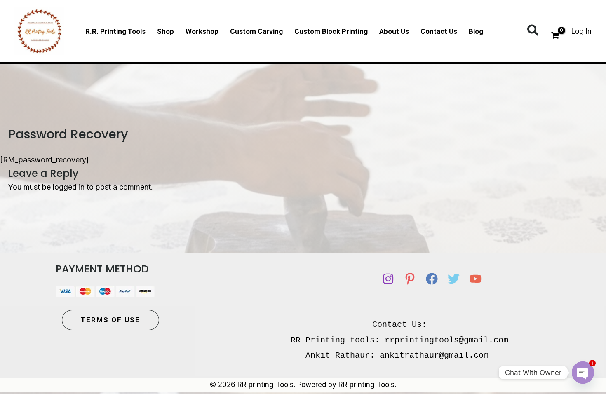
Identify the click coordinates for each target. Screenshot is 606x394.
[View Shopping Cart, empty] (555, 36)
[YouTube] (476, 279)
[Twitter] (454, 279)
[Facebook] (432, 279)
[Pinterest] (410, 279)
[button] (533, 31)
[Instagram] (388, 279)
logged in (69, 187)
